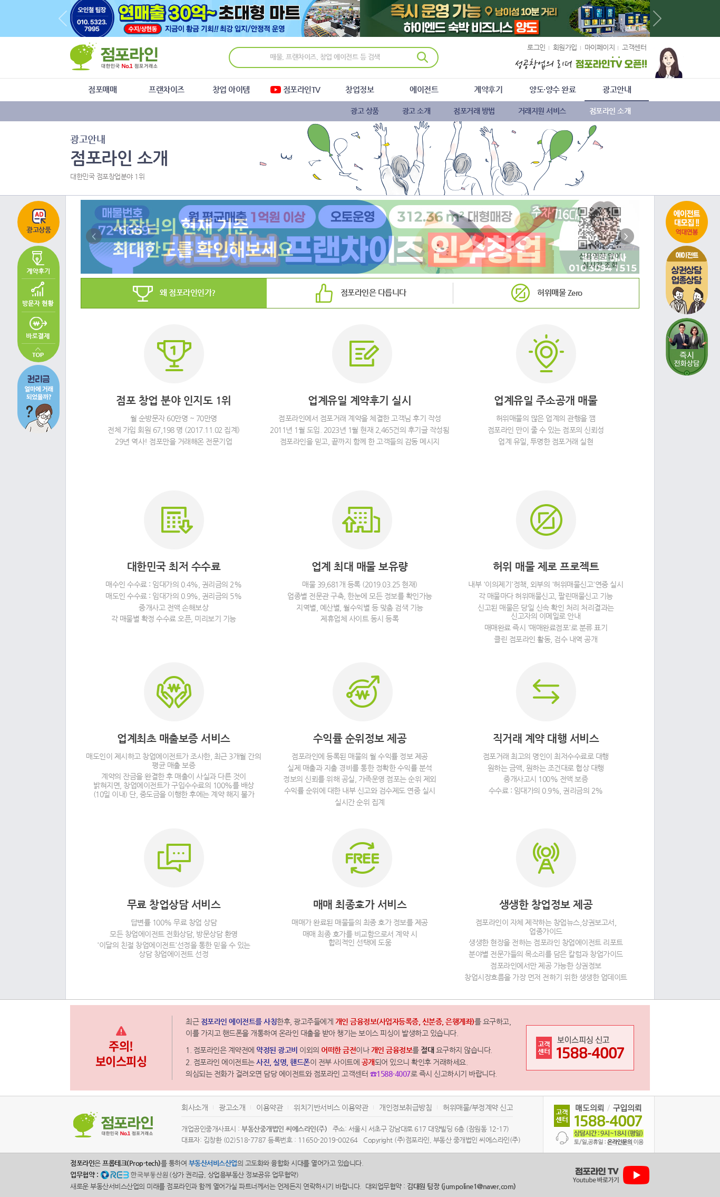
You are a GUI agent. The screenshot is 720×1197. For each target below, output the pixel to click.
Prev (63, 18)
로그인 (536, 47)
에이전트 (424, 89)
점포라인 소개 (610, 111)
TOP (38, 353)
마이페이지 (600, 47)
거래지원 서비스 (542, 111)
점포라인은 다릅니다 (373, 292)
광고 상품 (365, 111)
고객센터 (634, 47)
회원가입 (565, 47)
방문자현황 (38, 295)
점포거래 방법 (474, 111)
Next (657, 18)
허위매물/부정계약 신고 (478, 1107)
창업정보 (359, 89)
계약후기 (488, 89)
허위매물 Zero (559, 292)
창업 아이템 (231, 89)
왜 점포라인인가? (188, 292)
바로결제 (38, 327)
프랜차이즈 (166, 89)
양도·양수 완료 (552, 89)
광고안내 (616, 89)
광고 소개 (416, 111)
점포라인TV (301, 89)
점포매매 (102, 89)
